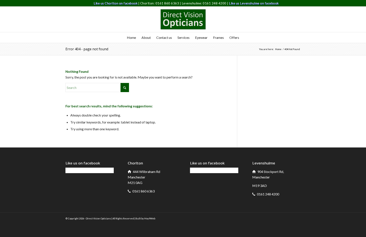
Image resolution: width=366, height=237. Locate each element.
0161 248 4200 (215, 3)
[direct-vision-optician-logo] (183, 19)
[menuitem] (131, 37)
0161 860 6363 (167, 3)
